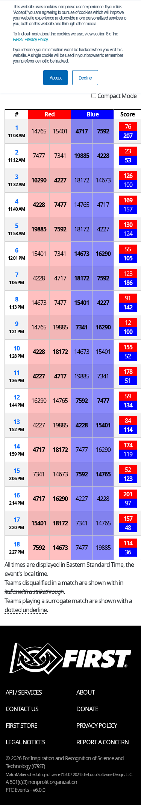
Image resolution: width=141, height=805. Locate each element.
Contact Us (22, 709)
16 (17, 495)
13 (17, 422)
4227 (60, 180)
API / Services (24, 692)
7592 (103, 131)
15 (17, 471)
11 (17, 373)
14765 (38, 131)
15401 (60, 131)
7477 (39, 156)
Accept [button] (55, 77)
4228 (103, 156)
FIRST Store (21, 725)
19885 (81, 156)
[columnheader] (16, 114)
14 (17, 446)
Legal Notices (25, 742)
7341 (60, 156)
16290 (38, 180)
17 (17, 520)
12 (17, 397)
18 (17, 544)
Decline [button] (85, 77)
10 (17, 348)
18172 (81, 180)
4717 (82, 131)
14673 (103, 180)
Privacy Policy (30, 39)
